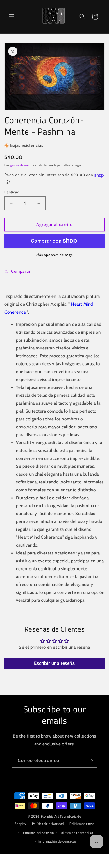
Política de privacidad (48, 824)
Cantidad (11, 191)
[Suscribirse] (90, 761)
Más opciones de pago (54, 255)
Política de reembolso (76, 833)
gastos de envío (21, 165)
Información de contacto (57, 841)
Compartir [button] (21, 271)
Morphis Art (50, 816)
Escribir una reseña (54, 663)
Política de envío (81, 824)
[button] (11, 16)
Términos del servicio (37, 833)
